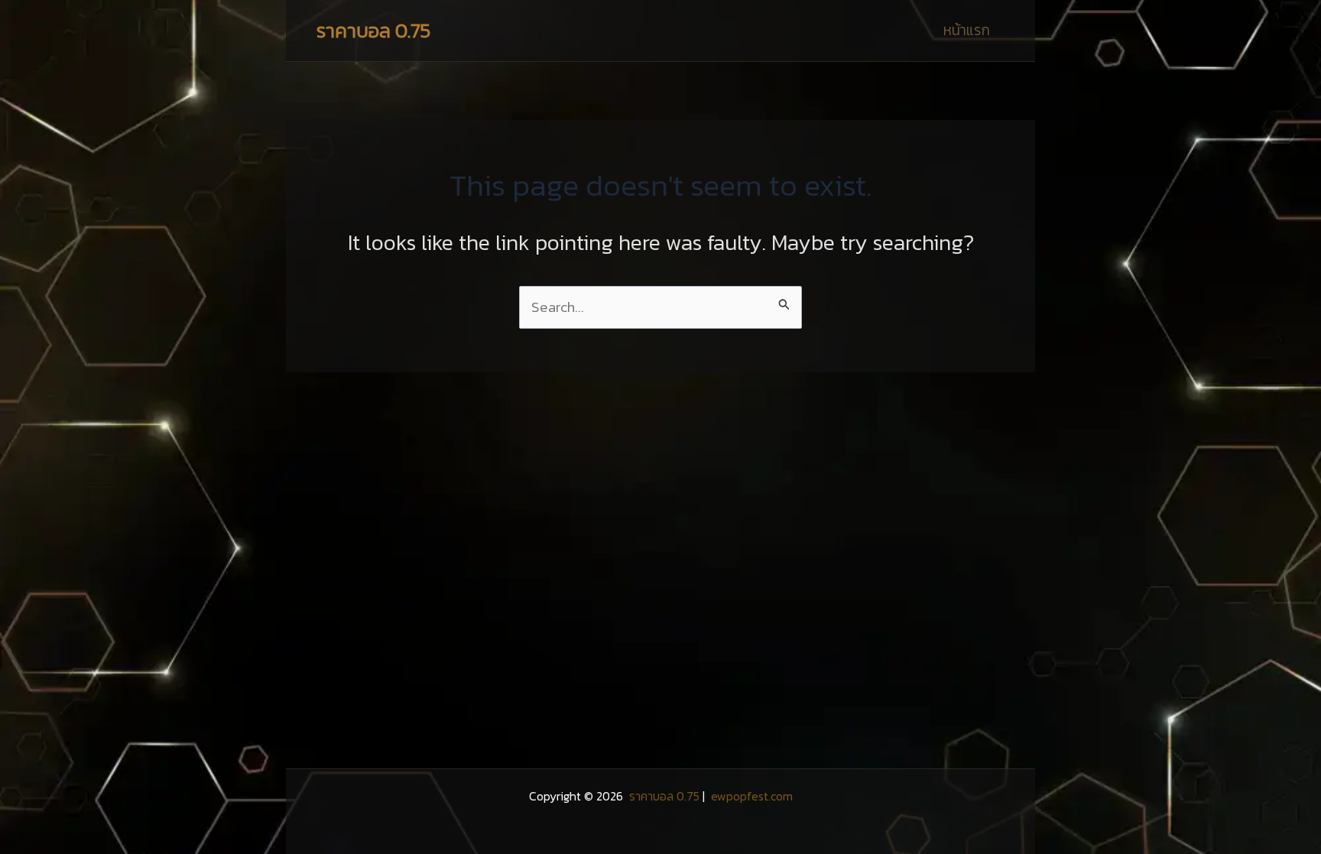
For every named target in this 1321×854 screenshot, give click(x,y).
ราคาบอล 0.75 (373, 30)
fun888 (661, 827)
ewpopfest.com (750, 796)
